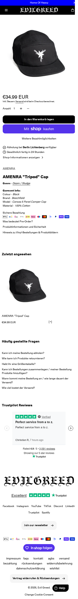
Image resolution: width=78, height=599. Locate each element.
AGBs (50, 555)
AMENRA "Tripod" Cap (15, 313)
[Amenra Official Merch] (13, 168)
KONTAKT (37, 555)
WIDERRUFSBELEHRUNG (19, 565)
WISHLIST (36, 570)
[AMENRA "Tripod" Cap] (28, 283)
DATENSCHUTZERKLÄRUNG (51, 565)
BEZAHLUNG (23, 560)
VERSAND (62, 555)
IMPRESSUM (12, 555)
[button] (6, 10)
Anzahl (7, 105)
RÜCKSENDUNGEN (45, 560)
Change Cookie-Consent (37, 596)
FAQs (24, 555)
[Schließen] (74, 2)
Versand (19, 98)
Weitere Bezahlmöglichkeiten (37, 135)
